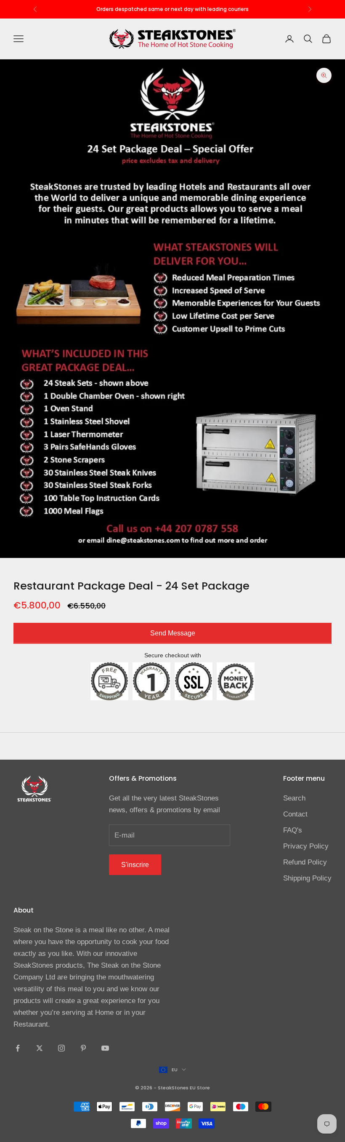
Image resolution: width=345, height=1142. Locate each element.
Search (294, 798)
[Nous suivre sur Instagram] (61, 1048)
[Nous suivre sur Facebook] (17, 1048)
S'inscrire (135, 864)
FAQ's (292, 830)
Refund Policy (305, 862)
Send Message (172, 633)
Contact (295, 814)
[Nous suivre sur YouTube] (105, 1048)
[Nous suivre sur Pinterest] (83, 1048)
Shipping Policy (307, 878)
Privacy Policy (306, 846)
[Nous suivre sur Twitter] (39, 1048)
